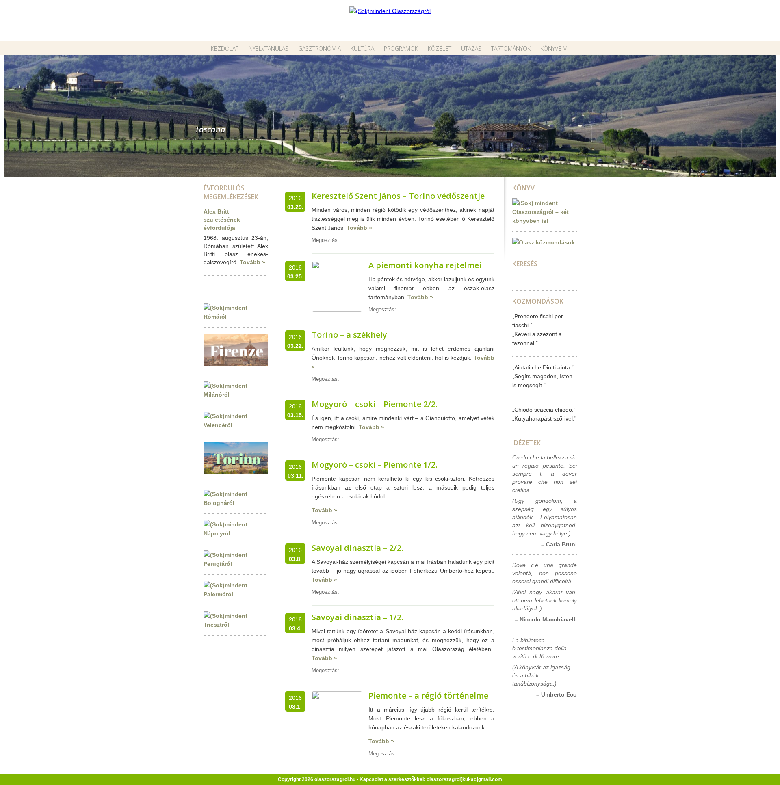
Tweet (353, 240)
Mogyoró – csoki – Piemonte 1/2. (375, 464)
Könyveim (554, 48)
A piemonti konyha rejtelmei (424, 265)
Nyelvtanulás (268, 48)
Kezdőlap (225, 48)
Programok (401, 48)
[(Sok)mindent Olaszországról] (390, 11)
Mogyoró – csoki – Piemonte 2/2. (375, 404)
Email (344, 240)
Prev (6, 112)
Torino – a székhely (349, 334)
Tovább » (252, 262)
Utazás (471, 48)
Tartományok (511, 48)
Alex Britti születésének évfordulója (222, 219)
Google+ (370, 240)
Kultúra (362, 48)
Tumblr (361, 240)
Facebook (378, 240)
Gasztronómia (319, 48)
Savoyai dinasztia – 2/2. (357, 547)
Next (774, 112)
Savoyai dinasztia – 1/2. (357, 617)
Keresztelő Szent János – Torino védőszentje (398, 195)
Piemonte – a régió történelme (428, 695)
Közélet (439, 48)
